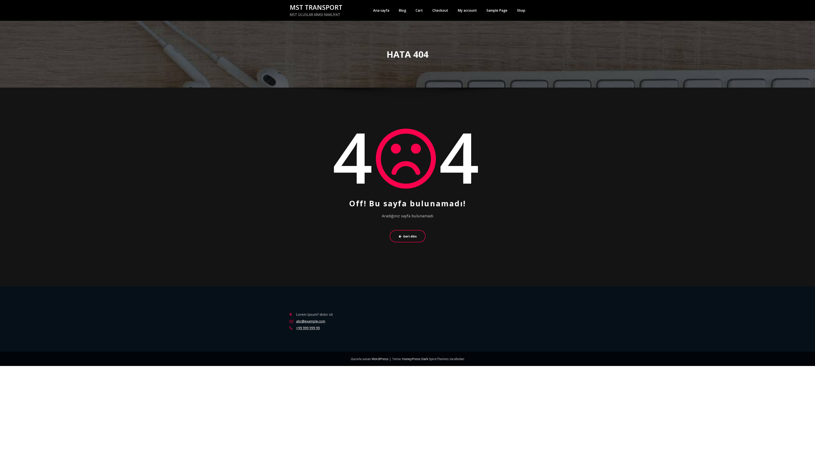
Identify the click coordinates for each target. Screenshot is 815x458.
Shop (521, 10)
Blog (402, 10)
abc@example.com (310, 321)
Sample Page (496, 10)
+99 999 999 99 (308, 328)
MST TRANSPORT (316, 7)
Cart (419, 10)
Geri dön (410, 236)
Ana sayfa (381, 10)
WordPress (380, 359)
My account (467, 10)
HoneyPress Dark (415, 359)
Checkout (440, 10)
